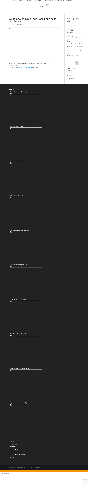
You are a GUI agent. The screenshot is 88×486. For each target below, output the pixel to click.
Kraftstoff (12, 457)
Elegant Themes (21, 467)
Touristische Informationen (17, 454)
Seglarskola (58, 0)
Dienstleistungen (14, 449)
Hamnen (20, 0)
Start (13, 0)
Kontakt (41, 6)
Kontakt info (13, 444)
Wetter (12, 441)
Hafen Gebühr (14, 460)
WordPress (37, 467)
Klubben (29, 0)
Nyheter (19, 24)
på (24, 67)
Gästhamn (69, 0)
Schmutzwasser (14, 452)
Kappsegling (47, 0)
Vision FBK (38, 0)
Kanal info (13, 446)
